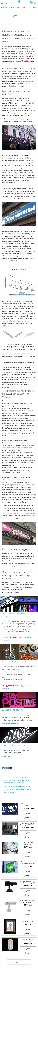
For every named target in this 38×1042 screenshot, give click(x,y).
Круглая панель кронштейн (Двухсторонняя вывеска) (28, 843)
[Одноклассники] (6, 768)
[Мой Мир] (8, 768)
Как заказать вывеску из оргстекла (18, 786)
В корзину (28, 818)
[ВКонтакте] (3, 768)
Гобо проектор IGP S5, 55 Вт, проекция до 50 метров (27, 882)
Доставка (4, 7)
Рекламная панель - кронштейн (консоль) (28, 862)
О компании (32, 7)
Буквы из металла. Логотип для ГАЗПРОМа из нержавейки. (28, 824)
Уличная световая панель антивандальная (28, 940)
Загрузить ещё (19, 962)
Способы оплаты (14, 7)
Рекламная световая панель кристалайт (28, 920)
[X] (11, 768)
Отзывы (23, 7)
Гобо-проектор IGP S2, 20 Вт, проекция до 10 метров (27, 901)
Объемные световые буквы (28, 804)
